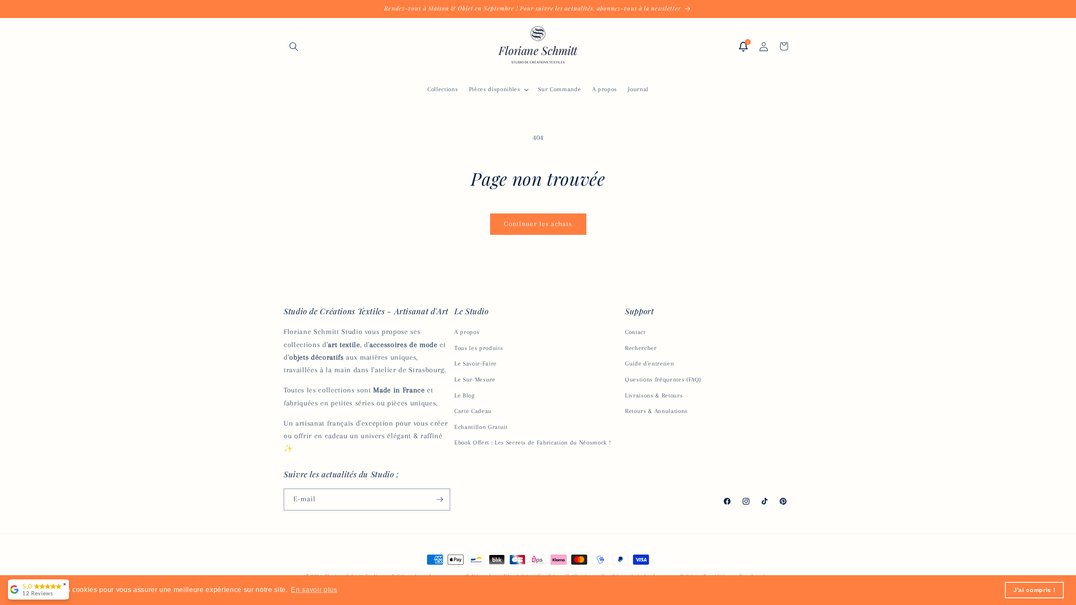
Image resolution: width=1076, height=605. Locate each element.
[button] (294, 46)
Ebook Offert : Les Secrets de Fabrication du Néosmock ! (532, 442)
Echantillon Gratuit (481, 427)
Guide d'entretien (649, 363)
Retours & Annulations (656, 411)
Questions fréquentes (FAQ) (663, 379)
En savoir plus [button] (314, 589)
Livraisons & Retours (654, 395)
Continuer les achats (538, 224)
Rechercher (641, 348)
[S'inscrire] (440, 499)
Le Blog (464, 395)
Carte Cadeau (473, 411)
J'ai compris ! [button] (1034, 590)
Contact (635, 332)
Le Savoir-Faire (475, 363)
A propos (466, 332)
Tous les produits (478, 348)
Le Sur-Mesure (475, 379)
